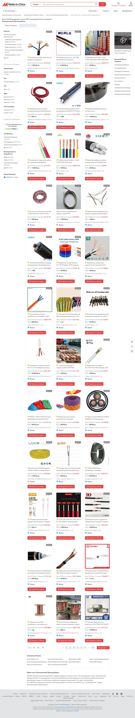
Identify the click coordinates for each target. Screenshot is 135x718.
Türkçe (122, 696)
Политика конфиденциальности (59, 693)
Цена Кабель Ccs (32, 659)
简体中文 (24, 696)
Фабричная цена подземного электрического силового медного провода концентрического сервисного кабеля (96, 520)
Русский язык (82, 696)
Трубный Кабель (120, 78)
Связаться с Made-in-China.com (80, 693)
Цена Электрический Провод (37, 662)
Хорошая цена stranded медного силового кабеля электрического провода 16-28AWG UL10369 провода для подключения (39, 469)
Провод (117, 84)
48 (43, 648)
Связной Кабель (13, 55)
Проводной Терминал (121, 71)
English (18, 696)
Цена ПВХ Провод (95, 662)
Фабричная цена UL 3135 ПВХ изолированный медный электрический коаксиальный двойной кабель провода (67, 58)
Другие (6, 58)
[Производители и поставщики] (13, 4)
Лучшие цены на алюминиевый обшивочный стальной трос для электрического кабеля (97, 572)
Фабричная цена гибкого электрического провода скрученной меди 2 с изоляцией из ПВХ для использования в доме (68, 418)
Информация (106, 693)
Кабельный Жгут (13, 47)
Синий (8, 113)
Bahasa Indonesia (68, 698)
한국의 (90, 696)
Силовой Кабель (13, 44)
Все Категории (10, 11)
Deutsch (59, 696)
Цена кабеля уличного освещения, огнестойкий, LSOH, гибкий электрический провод (38, 315)
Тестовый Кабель (120, 68)
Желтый (9, 100)
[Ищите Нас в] (121, 693)
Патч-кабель (118, 81)
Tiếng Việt (130, 696)
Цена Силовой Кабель (34, 665)
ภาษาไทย (116, 696)
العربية (96, 696)
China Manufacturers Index (63, 700)
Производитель (12, 142)
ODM (9, 157)
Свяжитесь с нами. (12, 177)
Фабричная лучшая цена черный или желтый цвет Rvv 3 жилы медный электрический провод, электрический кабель (95, 264)
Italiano (74, 696)
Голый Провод (11, 82)
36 (38, 648)
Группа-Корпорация (13, 145)
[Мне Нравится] (117, 693)
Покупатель (92, 11)
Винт (7, 89)
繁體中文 (31, 696)
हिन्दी (110, 696)
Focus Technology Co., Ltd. (66, 704)
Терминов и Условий (72, 711)
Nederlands (103, 696)
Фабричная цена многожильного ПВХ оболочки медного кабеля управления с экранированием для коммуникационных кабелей (68, 572)
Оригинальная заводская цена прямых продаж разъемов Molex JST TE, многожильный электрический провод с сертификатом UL (96, 212)
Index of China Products (80, 700)
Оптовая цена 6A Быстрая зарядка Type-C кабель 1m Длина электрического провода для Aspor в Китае (39, 520)
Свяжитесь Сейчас (37, 76)
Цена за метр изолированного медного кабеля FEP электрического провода (66, 212)
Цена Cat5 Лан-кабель (55, 659)
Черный (9, 102)
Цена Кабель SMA (75, 659)
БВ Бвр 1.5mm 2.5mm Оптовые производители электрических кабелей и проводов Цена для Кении (39, 418)
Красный (9, 97)
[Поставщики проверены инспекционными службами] (13, 125)
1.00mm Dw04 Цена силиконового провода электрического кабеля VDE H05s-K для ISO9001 (97, 469)
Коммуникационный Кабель (124, 75)
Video (50, 31)
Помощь (106, 11)
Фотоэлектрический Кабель (14, 51)
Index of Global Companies (97, 700)
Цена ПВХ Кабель (75, 662)
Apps (115, 11)
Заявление (23, 693)
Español (52, 696)
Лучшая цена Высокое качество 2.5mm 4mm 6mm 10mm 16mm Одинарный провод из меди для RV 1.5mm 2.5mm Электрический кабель (40, 212)
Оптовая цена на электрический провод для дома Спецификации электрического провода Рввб (68, 469)
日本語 (38, 696)
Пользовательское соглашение (38, 693)
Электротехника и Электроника (10, 36)
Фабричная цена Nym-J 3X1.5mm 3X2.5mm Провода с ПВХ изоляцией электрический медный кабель (97, 366)
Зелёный (9, 110)
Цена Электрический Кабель (99, 659)
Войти (131, 6)
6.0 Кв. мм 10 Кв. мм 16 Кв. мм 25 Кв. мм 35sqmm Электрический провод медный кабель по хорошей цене (68, 520)
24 (34, 648)
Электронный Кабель (121, 65)
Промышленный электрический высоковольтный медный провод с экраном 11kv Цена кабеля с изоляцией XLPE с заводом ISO (39, 572)
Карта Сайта (96, 693)
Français (45, 696)
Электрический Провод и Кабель (13, 40)
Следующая (102, 648)
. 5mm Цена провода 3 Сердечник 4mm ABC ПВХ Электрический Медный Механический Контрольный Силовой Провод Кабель (66, 366)
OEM (8, 160)
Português (66, 696)
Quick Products (49, 700)
